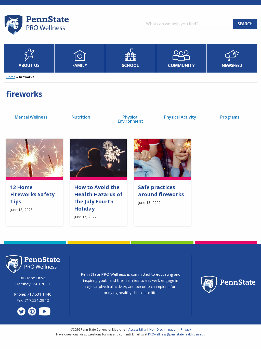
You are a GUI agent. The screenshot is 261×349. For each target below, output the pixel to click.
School (130, 65)
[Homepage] (36, 34)
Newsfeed (232, 65)
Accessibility (137, 329)
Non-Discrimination (163, 329)
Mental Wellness (31, 117)
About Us (29, 65)
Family (79, 65)
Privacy (186, 329)
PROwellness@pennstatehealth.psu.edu (176, 334)
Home (10, 77)
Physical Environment (130, 119)
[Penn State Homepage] (228, 285)
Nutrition (81, 117)
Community (181, 65)
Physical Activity (180, 117)
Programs (229, 117)
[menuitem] (29, 58)
